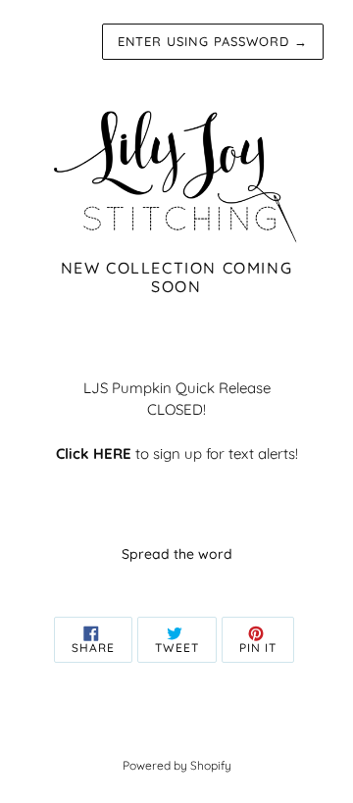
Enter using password (213, 41)
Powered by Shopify (177, 765)
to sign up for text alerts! (177, 453)
